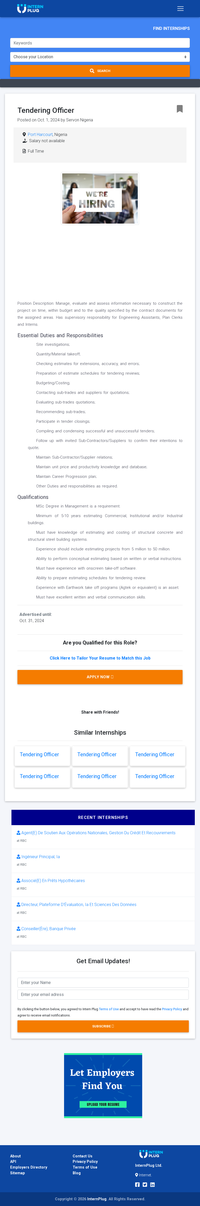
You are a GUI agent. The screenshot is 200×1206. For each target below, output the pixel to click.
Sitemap (17, 1173)
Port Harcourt (40, 134)
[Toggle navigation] (180, 9)
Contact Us (82, 1156)
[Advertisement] (100, 261)
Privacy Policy (172, 1009)
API (13, 1161)
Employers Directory (28, 1167)
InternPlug (97, 1199)
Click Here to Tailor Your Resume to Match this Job (100, 658)
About (15, 1156)
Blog (77, 1173)
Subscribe (101, 1026)
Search (103, 71)
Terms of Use (109, 1009)
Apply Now (99, 677)
